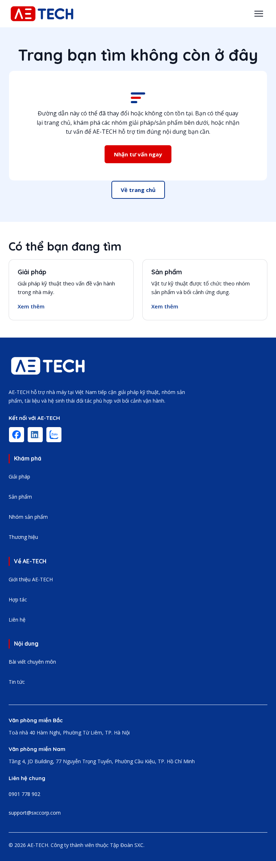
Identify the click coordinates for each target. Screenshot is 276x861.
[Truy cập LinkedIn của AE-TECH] (35, 435)
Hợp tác (18, 599)
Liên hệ (17, 619)
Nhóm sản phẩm (28, 516)
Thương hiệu (23, 536)
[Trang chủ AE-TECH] (48, 366)
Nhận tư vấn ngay (138, 154)
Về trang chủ (138, 189)
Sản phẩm (166, 272)
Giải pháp (32, 272)
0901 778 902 (24, 794)
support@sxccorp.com (35, 812)
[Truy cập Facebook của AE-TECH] (16, 435)
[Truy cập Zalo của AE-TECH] (54, 435)
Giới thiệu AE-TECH (31, 579)
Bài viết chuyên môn (32, 661)
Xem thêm (31, 306)
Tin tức (17, 681)
